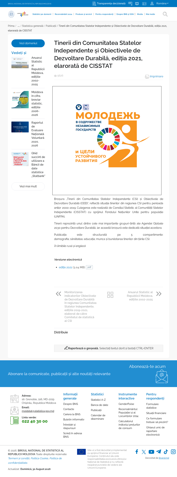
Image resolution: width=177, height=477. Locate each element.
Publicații (51, 26)
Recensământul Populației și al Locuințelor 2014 (128, 413)
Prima (11, 26)
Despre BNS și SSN (126, 14)
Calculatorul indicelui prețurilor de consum (129, 425)
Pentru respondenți (104, 14)
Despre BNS (70, 404)
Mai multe (150, 14)
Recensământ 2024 (64, 14)
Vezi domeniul (28, 43)
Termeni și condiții (18, 458)
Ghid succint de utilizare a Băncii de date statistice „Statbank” (38, 165)
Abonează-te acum (147, 366)
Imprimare (156, 76)
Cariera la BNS (71, 414)
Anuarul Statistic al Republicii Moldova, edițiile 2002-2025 (38, 71)
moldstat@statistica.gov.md (38, 411)
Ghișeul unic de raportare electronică (155, 431)
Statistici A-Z (98, 399)
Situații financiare (156, 413)
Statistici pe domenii (42, 14)
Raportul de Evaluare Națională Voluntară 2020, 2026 (37, 134)
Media (140, 14)
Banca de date (99, 405)
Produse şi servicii (84, 14)
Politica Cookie (39, 458)
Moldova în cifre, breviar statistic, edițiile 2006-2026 (37, 103)
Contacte (68, 409)
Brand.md (164, 458)
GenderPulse (126, 404)
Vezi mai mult (28, 186)
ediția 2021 (72, 267)
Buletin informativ (73, 419)
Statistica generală (32, 26)
